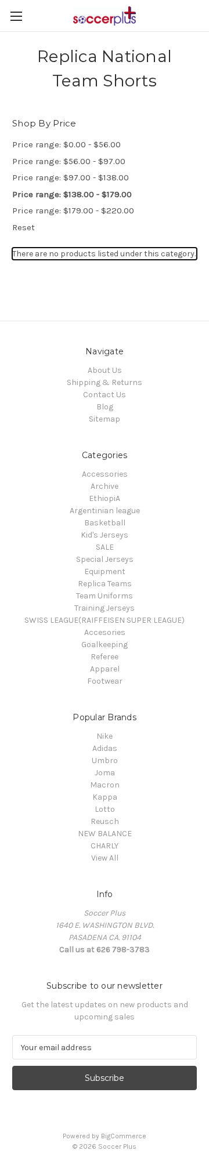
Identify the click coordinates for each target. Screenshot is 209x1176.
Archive (104, 486)
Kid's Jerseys (104, 535)
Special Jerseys (105, 559)
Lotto (105, 809)
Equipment (104, 571)
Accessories (105, 474)
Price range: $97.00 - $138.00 (70, 177)
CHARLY (104, 846)
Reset (23, 227)
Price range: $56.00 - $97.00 (68, 161)
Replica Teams (105, 584)
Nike (104, 736)
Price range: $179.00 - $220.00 (73, 210)
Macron (105, 785)
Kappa (104, 797)
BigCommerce (123, 1136)
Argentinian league (105, 511)
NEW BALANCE (105, 834)
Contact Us (104, 395)
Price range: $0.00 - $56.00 (66, 144)
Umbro (105, 760)
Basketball (104, 523)
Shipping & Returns (104, 382)
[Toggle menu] (16, 16)
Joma (105, 773)
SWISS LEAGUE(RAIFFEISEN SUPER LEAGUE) (104, 620)
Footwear (104, 681)
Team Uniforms (104, 596)
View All (104, 858)
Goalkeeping (104, 644)
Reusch (105, 821)
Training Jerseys (104, 608)
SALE (105, 547)
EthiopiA (104, 498)
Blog (104, 407)
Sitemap (104, 419)
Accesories (104, 632)
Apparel (105, 669)
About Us (105, 370)
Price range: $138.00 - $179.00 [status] (72, 194)
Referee (104, 657)
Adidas (104, 748)
